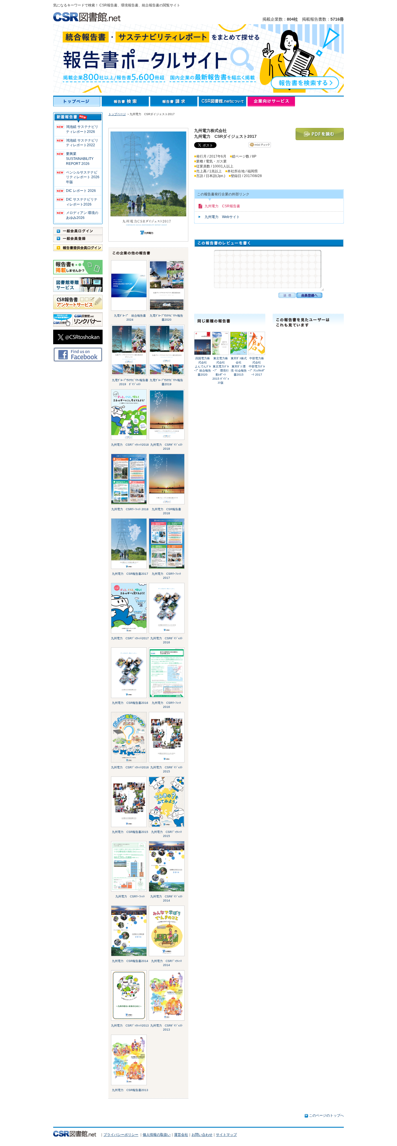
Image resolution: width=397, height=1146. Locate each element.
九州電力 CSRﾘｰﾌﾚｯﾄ (130, 896)
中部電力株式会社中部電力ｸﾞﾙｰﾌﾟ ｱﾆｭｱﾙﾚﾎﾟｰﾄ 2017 (256, 366)
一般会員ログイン (78, 231)
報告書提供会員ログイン (78, 247)
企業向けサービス (271, 101)
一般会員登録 (78, 238)
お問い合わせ (202, 1135)
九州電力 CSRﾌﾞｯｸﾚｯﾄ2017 (130, 638)
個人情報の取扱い (157, 1135)
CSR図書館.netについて (223, 101)
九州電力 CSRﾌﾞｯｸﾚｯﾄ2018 (130, 444)
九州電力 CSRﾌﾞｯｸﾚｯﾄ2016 (130, 767)
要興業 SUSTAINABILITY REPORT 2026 (80, 159)
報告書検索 (126, 101)
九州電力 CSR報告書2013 (130, 1090)
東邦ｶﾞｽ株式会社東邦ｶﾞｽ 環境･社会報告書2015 (239, 366)
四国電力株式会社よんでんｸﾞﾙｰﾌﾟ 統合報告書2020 (202, 366)
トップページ (77, 101)
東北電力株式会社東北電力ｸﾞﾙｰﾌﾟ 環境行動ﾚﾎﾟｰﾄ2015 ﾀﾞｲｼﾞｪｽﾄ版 (220, 370)
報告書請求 (174, 101)
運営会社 (181, 1135)
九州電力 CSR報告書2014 (130, 961)
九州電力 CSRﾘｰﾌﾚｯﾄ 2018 (130, 509)
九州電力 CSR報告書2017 (130, 573)
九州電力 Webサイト (222, 217)
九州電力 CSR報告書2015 (130, 831)
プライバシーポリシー (120, 1135)
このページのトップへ (326, 1115)
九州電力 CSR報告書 (222, 206)
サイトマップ (226, 1135)
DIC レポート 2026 (81, 191)
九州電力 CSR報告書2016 (130, 702)
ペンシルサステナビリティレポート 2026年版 (82, 177)
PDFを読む (320, 134)
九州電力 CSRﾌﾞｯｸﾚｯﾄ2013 (130, 1025)
